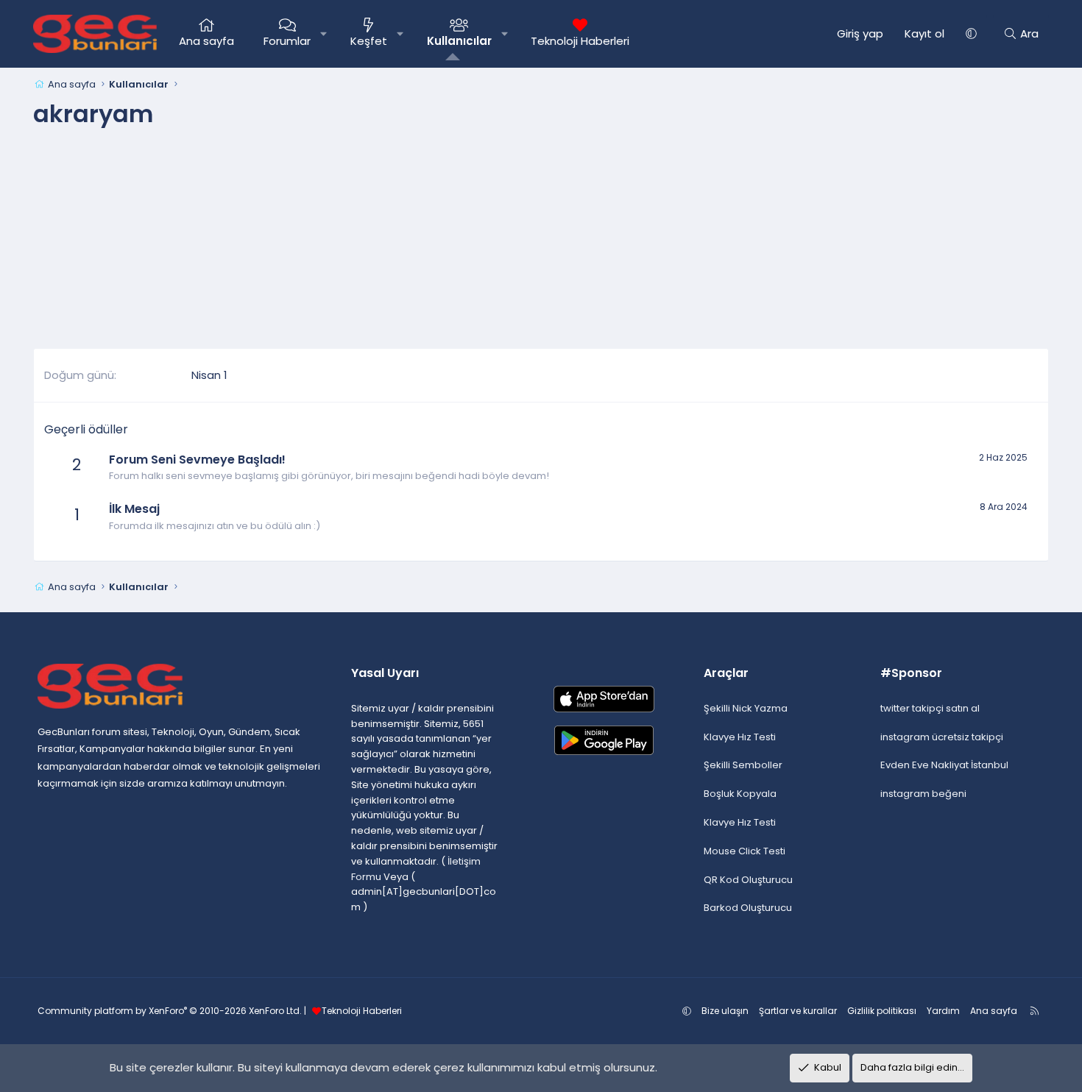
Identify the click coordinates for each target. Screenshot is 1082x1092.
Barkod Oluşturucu (748, 908)
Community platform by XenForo (170, 1010)
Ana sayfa (206, 41)
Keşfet (368, 41)
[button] (323, 34)
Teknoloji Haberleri (580, 41)
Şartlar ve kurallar (798, 1010)
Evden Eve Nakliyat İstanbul (944, 765)
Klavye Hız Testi (740, 737)
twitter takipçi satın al (930, 708)
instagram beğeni (923, 794)
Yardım (943, 1010)
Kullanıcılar (459, 41)
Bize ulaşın (725, 1010)
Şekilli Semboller (743, 765)
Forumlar (287, 41)
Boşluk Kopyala (740, 794)
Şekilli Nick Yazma (746, 708)
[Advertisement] (541, 245)
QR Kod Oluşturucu (748, 880)
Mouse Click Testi (744, 851)
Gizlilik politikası (881, 1010)
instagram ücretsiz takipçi (941, 737)
